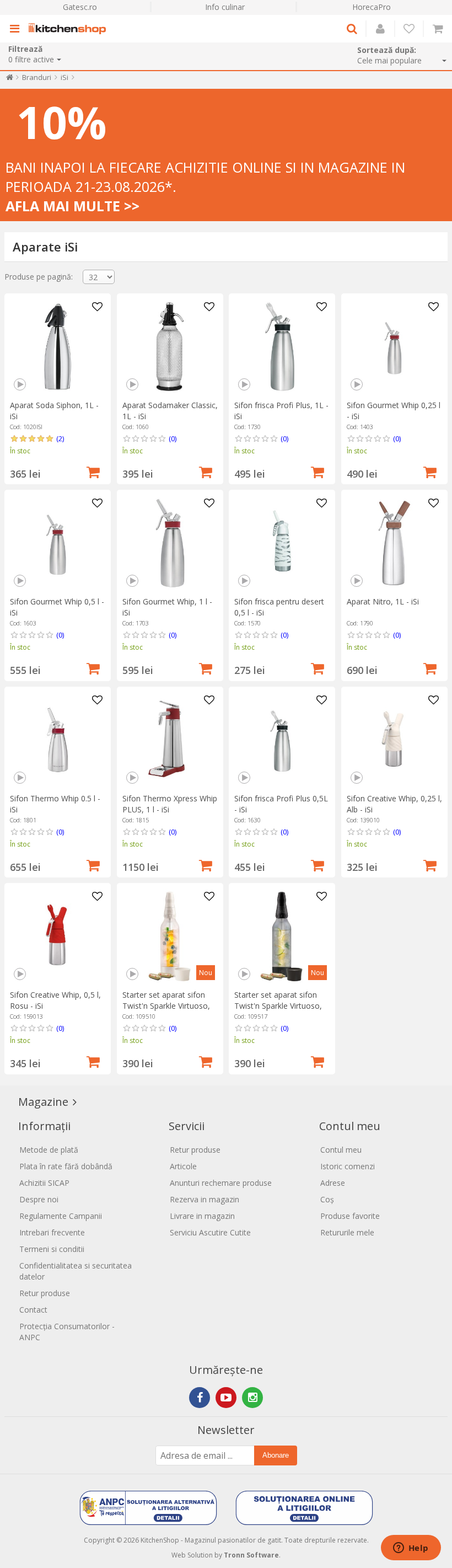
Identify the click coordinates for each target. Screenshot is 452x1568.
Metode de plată (48, 1149)
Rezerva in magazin (204, 1199)
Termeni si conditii (51, 1249)
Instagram (252, 1397)
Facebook (199, 1397)
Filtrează (25, 49)
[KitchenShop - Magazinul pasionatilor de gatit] (70, 28)
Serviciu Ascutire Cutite (210, 1232)
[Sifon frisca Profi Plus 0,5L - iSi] (282, 740)
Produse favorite (350, 1216)
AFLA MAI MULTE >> (72, 205)
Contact (33, 1309)
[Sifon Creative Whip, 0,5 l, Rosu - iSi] (57, 936)
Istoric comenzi (347, 1166)
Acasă (9, 79)
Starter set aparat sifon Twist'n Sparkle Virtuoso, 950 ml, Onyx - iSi (278, 1005)
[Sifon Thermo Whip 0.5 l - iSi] (57, 740)
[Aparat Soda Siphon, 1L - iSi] (57, 346)
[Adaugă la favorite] (97, 307)
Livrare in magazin (202, 1216)
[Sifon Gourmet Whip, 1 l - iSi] (170, 543)
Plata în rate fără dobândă (65, 1166)
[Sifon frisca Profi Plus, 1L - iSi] (282, 346)
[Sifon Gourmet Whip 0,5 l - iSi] (57, 543)
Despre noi (38, 1199)
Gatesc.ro (80, 7)
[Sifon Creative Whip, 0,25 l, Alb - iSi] (394, 740)
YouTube (226, 1397)
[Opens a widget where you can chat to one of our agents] (410, 1548)
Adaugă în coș (93, 471)
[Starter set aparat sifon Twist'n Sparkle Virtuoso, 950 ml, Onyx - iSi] (282, 936)
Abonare (275, 1455)
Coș (327, 1199)
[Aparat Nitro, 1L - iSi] (394, 543)
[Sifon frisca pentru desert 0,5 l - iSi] (282, 543)
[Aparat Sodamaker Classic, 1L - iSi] (170, 346)
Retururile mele (347, 1232)
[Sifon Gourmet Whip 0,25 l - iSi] (394, 346)
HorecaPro (371, 7)
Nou (205, 972)
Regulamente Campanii (60, 1216)
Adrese (332, 1183)
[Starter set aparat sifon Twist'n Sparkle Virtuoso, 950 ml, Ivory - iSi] (170, 936)
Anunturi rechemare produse (221, 1183)
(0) (172, 438)
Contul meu (341, 1149)
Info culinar (225, 7)
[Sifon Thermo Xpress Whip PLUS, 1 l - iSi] (170, 740)
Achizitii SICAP (44, 1183)
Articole (183, 1166)
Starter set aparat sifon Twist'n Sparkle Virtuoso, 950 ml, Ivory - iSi (166, 1005)
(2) (60, 438)
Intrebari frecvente (52, 1232)
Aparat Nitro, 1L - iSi (383, 601)
